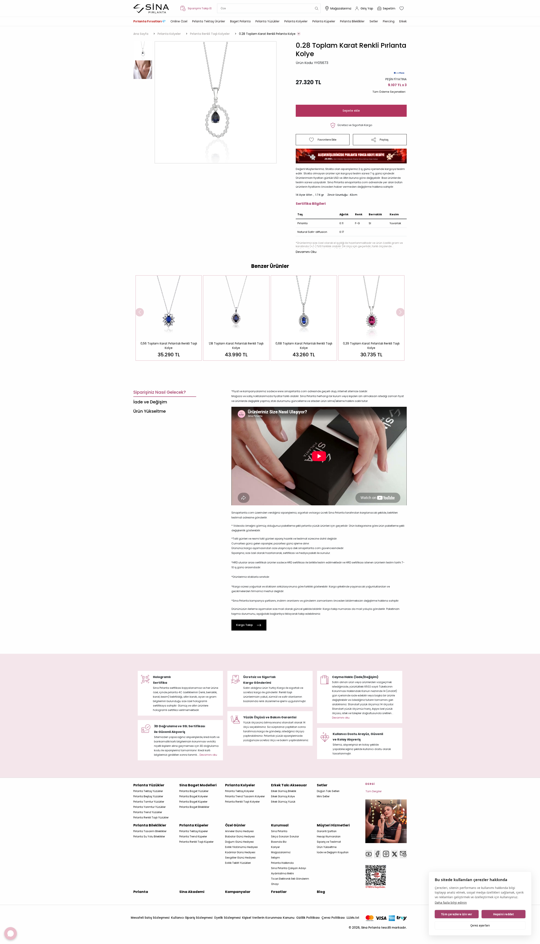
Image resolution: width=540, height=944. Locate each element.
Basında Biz (278, 842)
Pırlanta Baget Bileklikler (194, 807)
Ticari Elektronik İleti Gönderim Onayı (290, 881)
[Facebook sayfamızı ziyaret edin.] (377, 854)
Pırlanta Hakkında (282, 863)
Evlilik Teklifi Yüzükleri (238, 863)
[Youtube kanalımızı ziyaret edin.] (368, 854)
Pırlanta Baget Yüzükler (193, 791)
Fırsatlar (279, 891)
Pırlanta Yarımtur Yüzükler (149, 807)
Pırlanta (140, 891)
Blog (321, 891)
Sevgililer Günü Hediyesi (240, 857)
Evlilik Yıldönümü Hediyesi (241, 847)
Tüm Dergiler (374, 791)
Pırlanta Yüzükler (267, 21)
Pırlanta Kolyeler (296, 21)
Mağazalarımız (340, 8)
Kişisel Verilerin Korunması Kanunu (268, 918)
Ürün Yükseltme (326, 847)
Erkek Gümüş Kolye (283, 796)
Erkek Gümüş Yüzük (283, 801)
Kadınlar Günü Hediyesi (240, 852)
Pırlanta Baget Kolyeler (193, 796)
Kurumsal (280, 825)
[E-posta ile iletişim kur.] (403, 854)
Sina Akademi (191, 891)
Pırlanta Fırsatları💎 (149, 21)
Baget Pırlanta (240, 21)
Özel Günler (235, 825)
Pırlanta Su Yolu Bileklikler (149, 836)
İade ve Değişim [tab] (150, 402)
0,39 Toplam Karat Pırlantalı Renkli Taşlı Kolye (371, 345)
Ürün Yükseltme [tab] (149, 411)
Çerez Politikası (333, 918)
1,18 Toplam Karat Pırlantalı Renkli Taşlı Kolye (236, 345)
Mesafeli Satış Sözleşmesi (150, 918)
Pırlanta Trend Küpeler (193, 836)
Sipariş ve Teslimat (329, 842)
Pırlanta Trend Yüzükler (147, 812)
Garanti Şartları (326, 831)
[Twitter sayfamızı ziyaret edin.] (394, 854)
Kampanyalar (237, 891)
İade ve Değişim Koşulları (332, 852)
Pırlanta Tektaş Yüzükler (148, 791)
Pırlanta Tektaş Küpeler (193, 831)
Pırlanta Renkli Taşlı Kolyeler (242, 801)
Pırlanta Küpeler (323, 21)
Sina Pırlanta (279, 831)
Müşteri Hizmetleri (333, 825)
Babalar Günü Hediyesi (240, 836)
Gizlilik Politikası (308, 918)
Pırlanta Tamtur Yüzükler (148, 801)
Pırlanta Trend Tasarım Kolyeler (245, 796)
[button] (306, 252)
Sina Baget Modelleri (198, 785)
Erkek (403, 21)
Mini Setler (323, 796)
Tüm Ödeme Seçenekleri (389, 92)
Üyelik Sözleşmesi (227, 918)
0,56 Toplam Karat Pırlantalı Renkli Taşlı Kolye (168, 345)
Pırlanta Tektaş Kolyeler (239, 791)
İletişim (275, 857)
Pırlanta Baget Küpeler (193, 801)
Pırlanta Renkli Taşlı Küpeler (196, 842)
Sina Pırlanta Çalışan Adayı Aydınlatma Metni (288, 870)
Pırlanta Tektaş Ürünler (208, 21)
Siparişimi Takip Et (200, 8)
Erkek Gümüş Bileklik (283, 791)
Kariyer (275, 847)
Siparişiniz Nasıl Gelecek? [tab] (159, 392)
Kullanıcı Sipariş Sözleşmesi (191, 918)
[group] (168, 318)
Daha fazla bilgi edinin (451, 903)
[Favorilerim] (402, 8)
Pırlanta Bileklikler (352, 21)
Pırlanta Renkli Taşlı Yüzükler (151, 817)
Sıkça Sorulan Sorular (285, 836)
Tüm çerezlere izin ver (456, 914)
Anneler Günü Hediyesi (239, 831)
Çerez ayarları (480, 925)
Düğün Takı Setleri (328, 791)
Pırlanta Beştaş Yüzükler (148, 796)
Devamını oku (341, 717)
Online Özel (178, 21)
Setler (374, 21)
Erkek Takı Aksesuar (289, 785)
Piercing (388, 21)
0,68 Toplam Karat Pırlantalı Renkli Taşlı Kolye (303, 345)
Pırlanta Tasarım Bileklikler (149, 831)
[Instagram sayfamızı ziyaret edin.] (386, 854)
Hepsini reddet (503, 914)
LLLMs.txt (353, 918)
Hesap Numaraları (328, 836)
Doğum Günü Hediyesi (239, 842)
